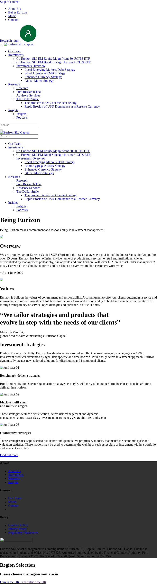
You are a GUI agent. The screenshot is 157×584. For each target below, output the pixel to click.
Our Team (14, 51)
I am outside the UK (33, 582)
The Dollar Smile (27, 99)
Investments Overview (30, 66)
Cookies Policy (18, 525)
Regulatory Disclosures (23, 532)
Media (12, 16)
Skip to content (9, 1)
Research (14, 84)
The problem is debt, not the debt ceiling (50, 102)
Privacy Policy (17, 529)
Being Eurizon (17, 12)
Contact (13, 19)
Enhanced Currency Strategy (43, 77)
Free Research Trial (28, 91)
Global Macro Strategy (39, 80)
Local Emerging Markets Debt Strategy (50, 69)
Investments (16, 55)
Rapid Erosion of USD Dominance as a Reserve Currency (62, 106)
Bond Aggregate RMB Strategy (45, 73)
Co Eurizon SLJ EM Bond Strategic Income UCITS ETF (53, 62)
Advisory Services (28, 95)
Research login (10, 40)
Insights (13, 110)
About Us (14, 8)
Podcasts (22, 117)
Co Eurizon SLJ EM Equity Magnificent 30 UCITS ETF (53, 58)
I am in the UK (10, 582)
